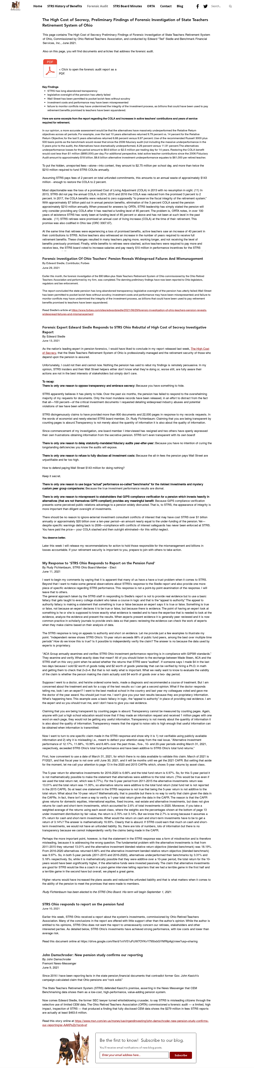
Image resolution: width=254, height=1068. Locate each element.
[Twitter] (205, 6)
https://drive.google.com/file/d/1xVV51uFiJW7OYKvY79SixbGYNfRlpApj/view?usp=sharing (139, 941)
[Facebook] (197, 6)
